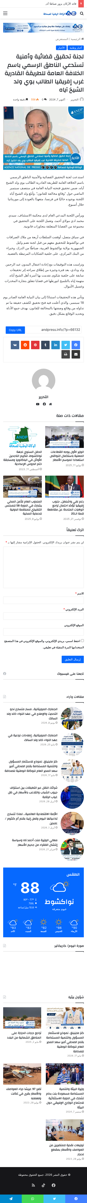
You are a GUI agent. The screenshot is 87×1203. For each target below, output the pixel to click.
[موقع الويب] (49, 404)
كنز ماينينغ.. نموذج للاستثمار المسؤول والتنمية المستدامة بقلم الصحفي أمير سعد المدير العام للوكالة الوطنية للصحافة (31, 766)
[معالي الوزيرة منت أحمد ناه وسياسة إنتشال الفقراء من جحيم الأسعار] (72, 849)
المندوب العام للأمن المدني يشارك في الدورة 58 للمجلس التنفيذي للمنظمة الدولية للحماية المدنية (23, 507)
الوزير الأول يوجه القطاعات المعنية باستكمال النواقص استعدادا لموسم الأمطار (67, 456)
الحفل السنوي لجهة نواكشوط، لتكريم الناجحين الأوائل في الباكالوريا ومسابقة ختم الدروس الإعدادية (22, 458)
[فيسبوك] (76, 345)
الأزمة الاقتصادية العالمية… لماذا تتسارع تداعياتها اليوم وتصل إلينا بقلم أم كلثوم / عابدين (31, 818)
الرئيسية (76, 39)
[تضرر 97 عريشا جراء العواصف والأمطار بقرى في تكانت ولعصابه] (22, 1074)
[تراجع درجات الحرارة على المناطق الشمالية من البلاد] (22, 1018)
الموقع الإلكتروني (74, 625)
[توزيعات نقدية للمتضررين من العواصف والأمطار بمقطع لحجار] (65, 1130)
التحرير (74, 99)
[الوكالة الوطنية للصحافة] (59, 13)
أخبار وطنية (76, 47)
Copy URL (15, 330)
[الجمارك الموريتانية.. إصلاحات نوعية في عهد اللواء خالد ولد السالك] (72, 744)
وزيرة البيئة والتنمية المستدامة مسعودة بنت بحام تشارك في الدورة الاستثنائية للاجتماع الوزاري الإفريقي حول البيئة (65, 1098)
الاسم (79, 593)
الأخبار (61, 47)
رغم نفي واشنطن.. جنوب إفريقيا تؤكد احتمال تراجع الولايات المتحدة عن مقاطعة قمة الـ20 (65, 507)
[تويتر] (65, 345)
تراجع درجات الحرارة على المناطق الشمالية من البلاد (24, 1035)
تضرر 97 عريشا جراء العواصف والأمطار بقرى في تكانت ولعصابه (23, 1093)
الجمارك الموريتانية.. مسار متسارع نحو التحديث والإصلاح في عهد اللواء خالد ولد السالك (32, 713)
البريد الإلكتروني (73, 609)
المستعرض (62, 39)
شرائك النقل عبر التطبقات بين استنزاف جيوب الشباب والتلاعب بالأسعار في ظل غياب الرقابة (32, 792)
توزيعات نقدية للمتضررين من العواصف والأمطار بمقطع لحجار (66, 1150)
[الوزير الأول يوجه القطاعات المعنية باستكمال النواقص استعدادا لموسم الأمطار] (64, 437)
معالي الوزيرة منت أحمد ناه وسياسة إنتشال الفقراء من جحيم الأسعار (34, 843)
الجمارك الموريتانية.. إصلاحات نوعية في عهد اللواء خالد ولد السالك (32, 738)
